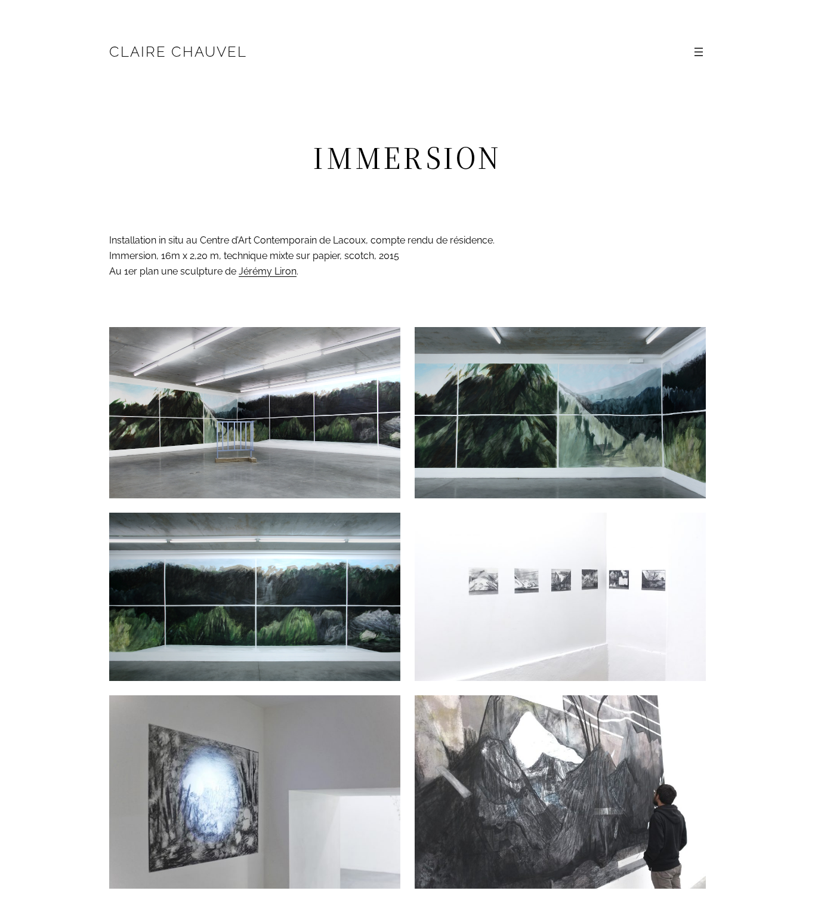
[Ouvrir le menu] (698, 52)
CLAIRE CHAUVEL (178, 51)
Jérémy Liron (268, 271)
